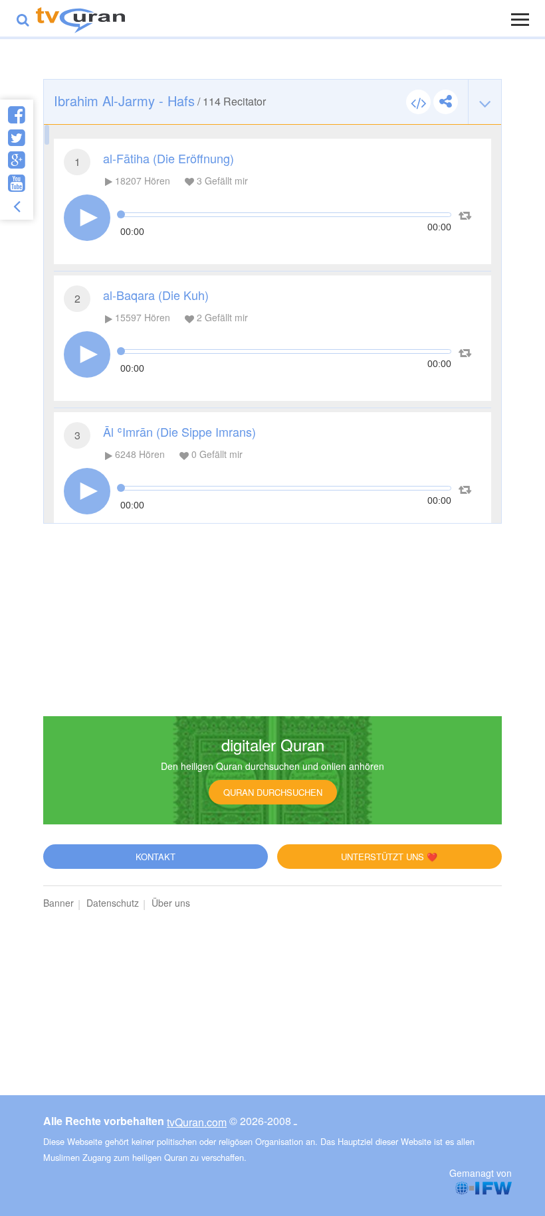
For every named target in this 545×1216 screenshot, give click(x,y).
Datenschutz (112, 902)
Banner (58, 902)
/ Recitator (160, 100)
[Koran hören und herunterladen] (80, 18)
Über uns (171, 902)
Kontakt (155, 856)
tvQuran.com (197, 1122)
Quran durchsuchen (272, 792)
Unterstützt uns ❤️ (389, 856)
